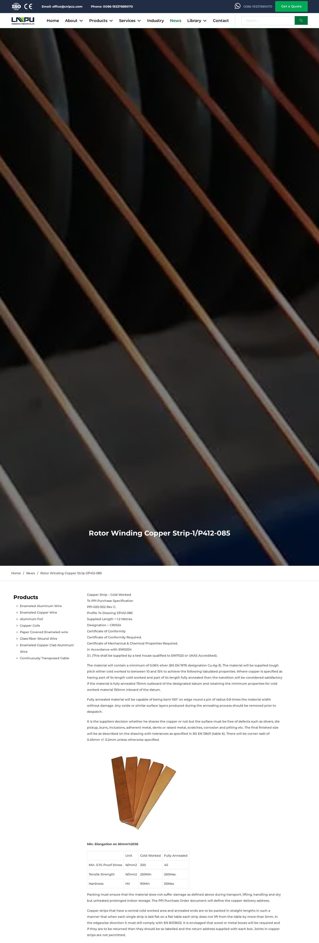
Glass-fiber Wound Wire (38, 639)
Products (98, 20)
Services (127, 20)
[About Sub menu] (81, 21)
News (175, 20)
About (71, 20)
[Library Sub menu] (205, 21)
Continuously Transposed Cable (44, 658)
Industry (155, 20)
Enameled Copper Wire (38, 612)
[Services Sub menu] (139, 21)
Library (194, 20)
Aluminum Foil (31, 619)
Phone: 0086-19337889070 (112, 6)
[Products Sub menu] (111, 21)
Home (53, 20)
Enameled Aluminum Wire (41, 606)
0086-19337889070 (257, 6)
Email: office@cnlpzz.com (62, 6)
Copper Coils (30, 626)
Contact (221, 20)
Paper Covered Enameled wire (44, 632)
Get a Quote (291, 6)
